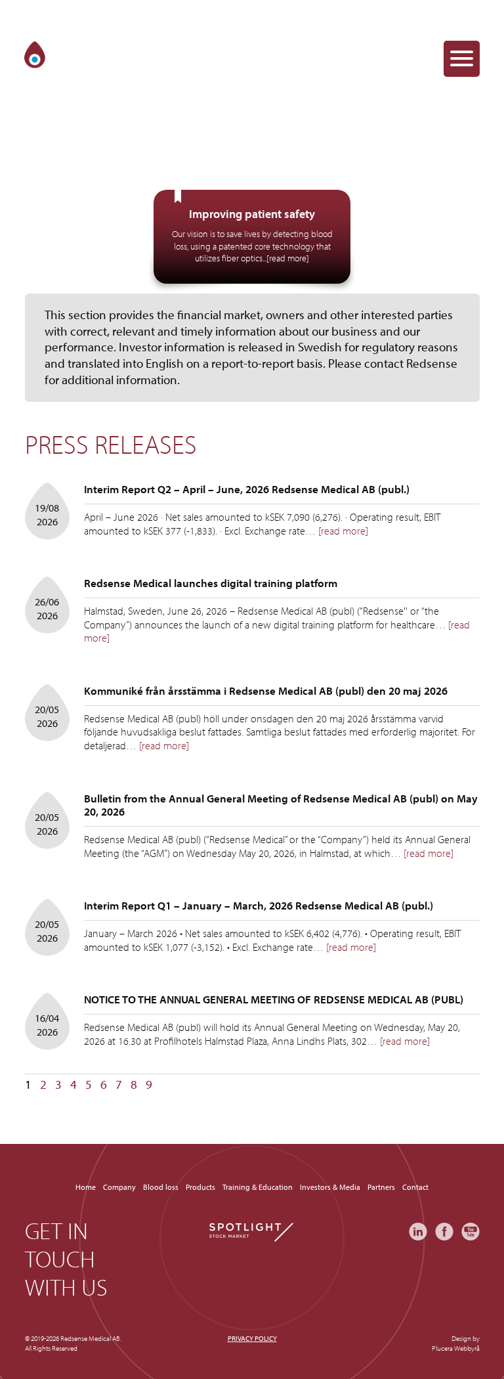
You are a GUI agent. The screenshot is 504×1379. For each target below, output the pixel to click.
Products (200, 1187)
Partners (381, 1187)
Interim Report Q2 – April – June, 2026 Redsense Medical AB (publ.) (247, 489)
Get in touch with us (66, 1259)
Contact (415, 1187)
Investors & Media (330, 1187)
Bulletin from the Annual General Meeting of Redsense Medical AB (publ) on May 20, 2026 (281, 804)
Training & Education (257, 1187)
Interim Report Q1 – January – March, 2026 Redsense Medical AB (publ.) (258, 905)
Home (85, 1187)
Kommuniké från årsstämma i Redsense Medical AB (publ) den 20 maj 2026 (266, 690)
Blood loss (160, 1187)
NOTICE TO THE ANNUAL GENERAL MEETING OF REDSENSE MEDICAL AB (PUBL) (273, 999)
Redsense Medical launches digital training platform (210, 583)
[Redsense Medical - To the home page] (75, 58)
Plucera (442, 1348)
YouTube (470, 1231)
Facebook (444, 1231)
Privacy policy (252, 1338)
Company (119, 1187)
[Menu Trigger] (462, 59)
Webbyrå (467, 1348)
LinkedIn (418, 1231)
